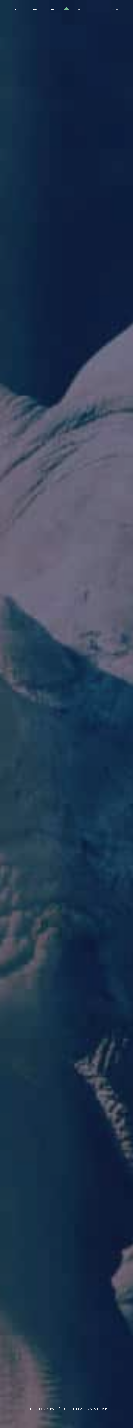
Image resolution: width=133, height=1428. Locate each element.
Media (97, 10)
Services (53, 10)
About (35, 10)
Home (17, 10)
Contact (116, 10)
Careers (80, 10)
